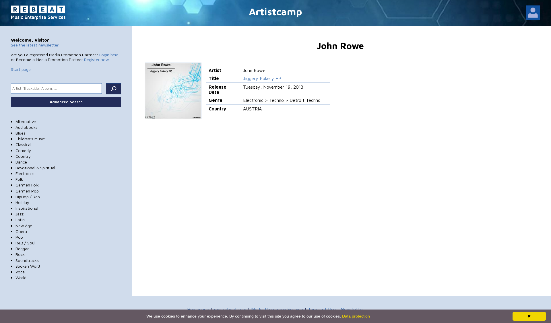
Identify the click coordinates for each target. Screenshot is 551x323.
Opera (21, 231)
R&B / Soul (25, 242)
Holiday (22, 202)
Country (23, 156)
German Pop (27, 190)
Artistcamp (275, 11)
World (20, 277)
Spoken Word (27, 266)
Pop (19, 237)
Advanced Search (66, 102)
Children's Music (30, 138)
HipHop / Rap (27, 196)
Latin (20, 219)
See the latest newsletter (35, 44)
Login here (109, 54)
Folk (19, 179)
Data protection (356, 316)
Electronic (24, 173)
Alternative (25, 121)
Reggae (22, 248)
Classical (23, 144)
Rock (20, 254)
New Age (23, 225)
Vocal (20, 271)
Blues (20, 133)
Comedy (23, 150)
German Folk (27, 184)
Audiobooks (26, 127)
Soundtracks (27, 260)
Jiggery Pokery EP (262, 78)
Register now (96, 59)
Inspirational (26, 208)
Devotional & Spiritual (35, 167)
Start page (21, 69)
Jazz (19, 213)
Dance (21, 161)
